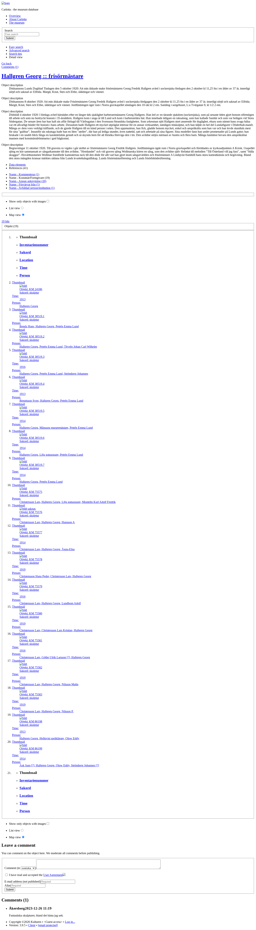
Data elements (17, 164)
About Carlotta (18, 19)
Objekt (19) (11, 226)
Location (26, 260)
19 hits (5, 221)
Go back (6, 63)
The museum (16, 22)
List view (14, 208)
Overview (15, 15)
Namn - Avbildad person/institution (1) (32, 187)
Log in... (70, 921)
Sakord (25, 252)
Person (24, 275)
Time (23, 268)
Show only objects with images (27, 201)
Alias (7, 885)
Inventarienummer (33, 245)
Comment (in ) (20, 868)
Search (8, 30)
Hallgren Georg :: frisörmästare (42, 76)
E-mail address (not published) (22, 881)
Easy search (16, 47)
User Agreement (53, 875)
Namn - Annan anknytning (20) (27, 181)
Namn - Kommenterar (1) (24, 174)
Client (31, 925)
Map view (15, 215)
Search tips (15, 53)
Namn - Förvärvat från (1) (24, 184)
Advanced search (19, 50)
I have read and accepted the (35, 875)
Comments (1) (9, 66)
